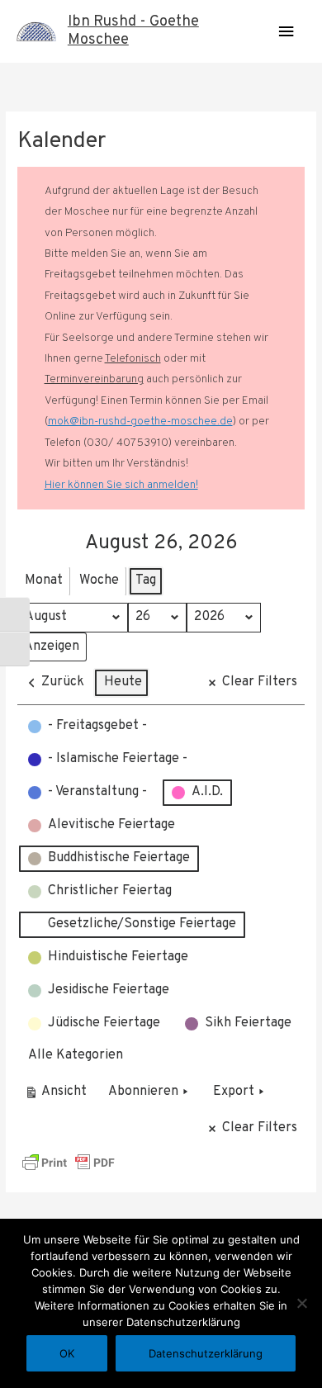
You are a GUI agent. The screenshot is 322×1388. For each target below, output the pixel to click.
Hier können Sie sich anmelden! (121, 485)
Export (233, 1091)
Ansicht (58, 1095)
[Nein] (301, 1303)
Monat (44, 580)
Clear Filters (259, 682)
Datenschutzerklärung (206, 1353)
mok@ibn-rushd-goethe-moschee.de (140, 422)
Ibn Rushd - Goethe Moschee (133, 31)
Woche (99, 580)
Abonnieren (143, 1091)
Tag (145, 580)
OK (66, 1353)
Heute (123, 682)
